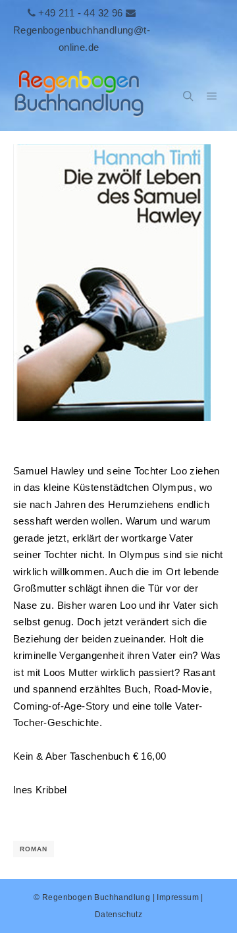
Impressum (178, 897)
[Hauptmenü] (212, 96)
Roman (33, 849)
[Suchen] (188, 96)
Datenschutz (118, 914)
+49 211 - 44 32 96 (80, 12)
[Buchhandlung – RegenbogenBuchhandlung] (79, 96)
